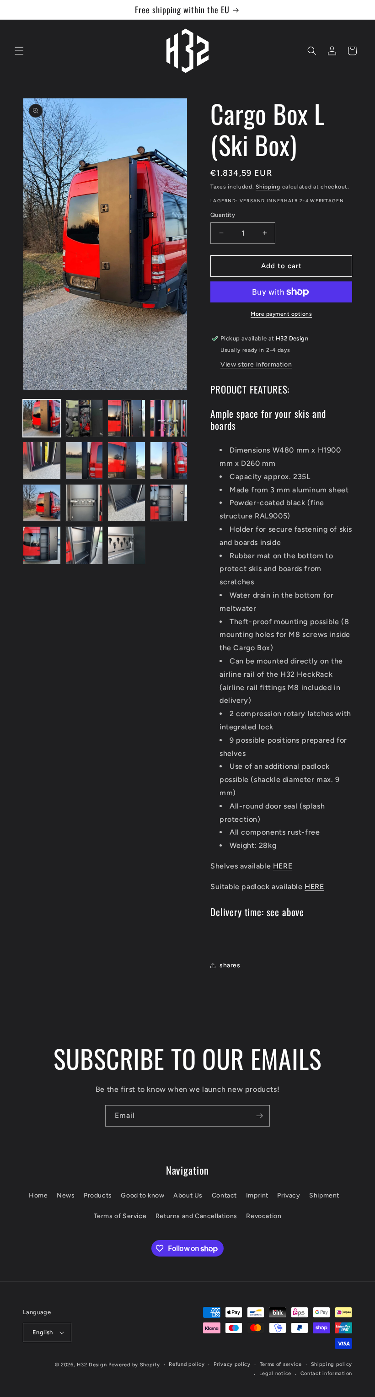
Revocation (263, 1216)
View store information (256, 364)
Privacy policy (232, 1364)
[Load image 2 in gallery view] (84, 418)
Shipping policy (332, 1364)
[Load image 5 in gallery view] (42, 461)
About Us (188, 1195)
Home (38, 1195)
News (66, 1195)
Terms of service (281, 1364)
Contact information (326, 1373)
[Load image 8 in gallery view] (169, 461)
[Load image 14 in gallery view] (84, 545)
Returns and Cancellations (196, 1216)
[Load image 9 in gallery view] (42, 503)
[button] (19, 51)
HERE (282, 866)
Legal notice (275, 1373)
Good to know (142, 1195)
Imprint (257, 1195)
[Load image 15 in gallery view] (126, 545)
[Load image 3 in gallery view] (126, 418)
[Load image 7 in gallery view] (126, 461)
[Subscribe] (259, 1116)
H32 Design (92, 1365)
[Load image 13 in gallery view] (42, 545)
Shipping (268, 186)
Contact (224, 1195)
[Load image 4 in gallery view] (169, 418)
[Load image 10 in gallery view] (84, 503)
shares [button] (230, 965)
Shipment (324, 1195)
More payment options (281, 314)
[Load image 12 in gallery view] (169, 503)
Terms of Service (120, 1216)
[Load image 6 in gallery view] (84, 461)
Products (98, 1195)
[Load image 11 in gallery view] (126, 503)
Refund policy (186, 1364)
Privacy (288, 1195)
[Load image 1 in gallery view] (42, 418)
